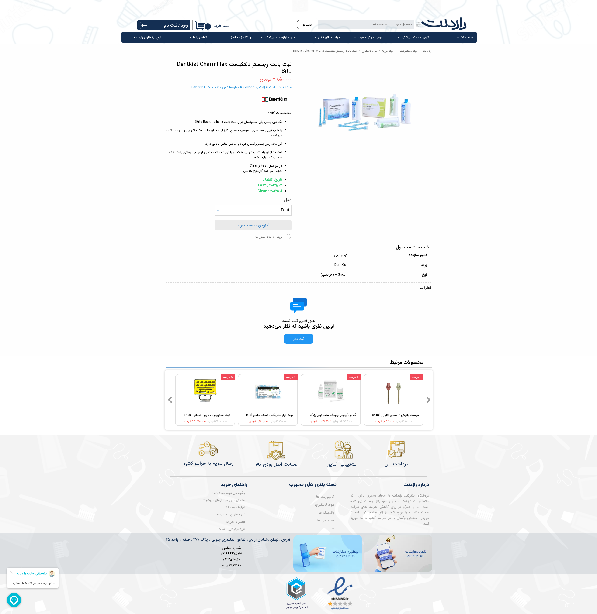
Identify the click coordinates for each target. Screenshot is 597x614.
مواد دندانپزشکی (329, 37)
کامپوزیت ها (325, 497)
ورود (184, 25)
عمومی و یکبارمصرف (371, 37)
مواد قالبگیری (324, 505)
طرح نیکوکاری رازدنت (148, 37)
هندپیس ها (325, 520)
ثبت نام (170, 25)
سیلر (331, 528)
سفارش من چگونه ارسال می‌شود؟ (224, 500)
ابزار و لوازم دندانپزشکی (280, 37)
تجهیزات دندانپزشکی (415, 37)
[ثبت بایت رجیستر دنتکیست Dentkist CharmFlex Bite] (364, 111)
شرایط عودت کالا (235, 507)
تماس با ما (200, 37)
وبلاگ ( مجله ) (241, 37)
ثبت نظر (298, 338)
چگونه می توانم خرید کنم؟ (228, 493)
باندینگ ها (326, 512)
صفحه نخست (464, 37)
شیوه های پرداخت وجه (231, 514)
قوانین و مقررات (235, 521)
